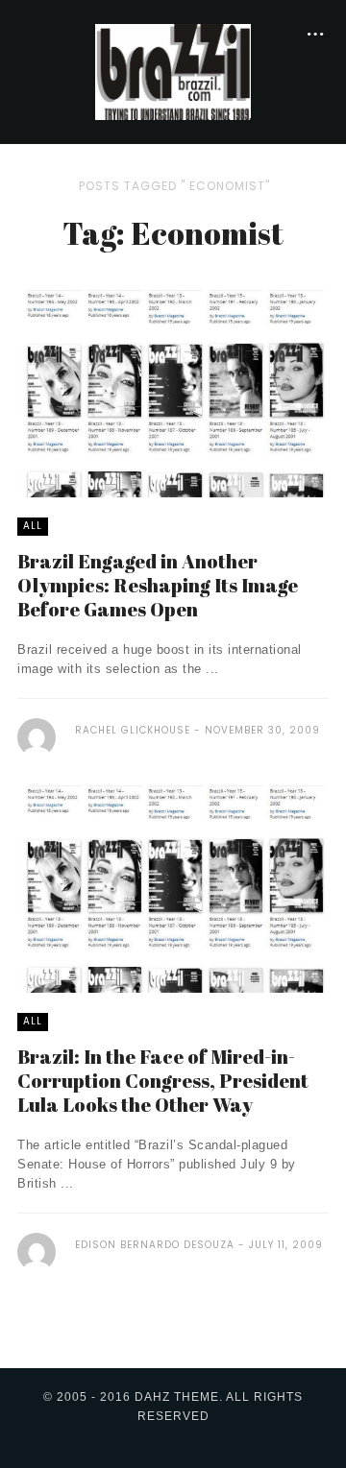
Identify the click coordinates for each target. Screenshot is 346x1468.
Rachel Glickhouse (132, 730)
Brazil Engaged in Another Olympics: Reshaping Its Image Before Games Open (157, 585)
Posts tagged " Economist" (174, 186)
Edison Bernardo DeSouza (155, 1245)
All (32, 525)
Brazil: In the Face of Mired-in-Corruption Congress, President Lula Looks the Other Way (163, 1081)
